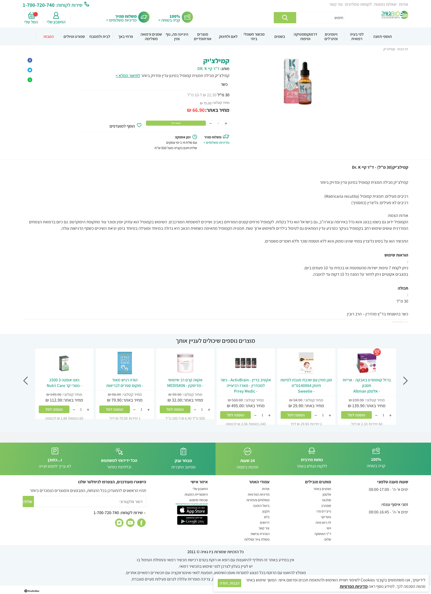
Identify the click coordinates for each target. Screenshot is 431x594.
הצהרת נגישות (260, 533)
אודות (403, 4)
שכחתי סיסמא (198, 500)
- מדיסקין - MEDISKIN (185, 382)
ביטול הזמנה (261, 505)
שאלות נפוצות (385, 4)
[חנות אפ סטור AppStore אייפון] (192, 509)
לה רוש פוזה (323, 522)
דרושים (264, 522)
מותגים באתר (322, 488)
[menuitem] (382, 36)
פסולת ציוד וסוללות (256, 539)
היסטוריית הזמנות (196, 494)
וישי (329, 528)
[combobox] (310, 17)
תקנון (265, 511)
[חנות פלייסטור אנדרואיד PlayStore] (192, 520)
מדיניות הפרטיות (258, 494)
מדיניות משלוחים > (121, 20)
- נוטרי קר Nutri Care (64, 382)
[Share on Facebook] (29, 60)
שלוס (327, 539)
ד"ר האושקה (322, 533)
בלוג (266, 516)
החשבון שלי (56, 22)
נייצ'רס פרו (324, 511)
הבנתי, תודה (229, 583)
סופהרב (326, 505)
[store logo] (395, 15)
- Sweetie (306, 385)
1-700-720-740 (39, 4)
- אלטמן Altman (367, 385)
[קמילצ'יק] (29, 79)
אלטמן (327, 494)
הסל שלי (31, 22)
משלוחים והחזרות (257, 500)
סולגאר (326, 500)
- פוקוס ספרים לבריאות (124, 382)
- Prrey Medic (245, 385)
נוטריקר (326, 516)
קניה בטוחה (376, 462)
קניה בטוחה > (169, 20)
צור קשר (336, 4)
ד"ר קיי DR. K (208, 68)
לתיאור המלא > (128, 75)
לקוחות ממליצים (358, 4)
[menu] (215, 36)
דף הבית (402, 49)
